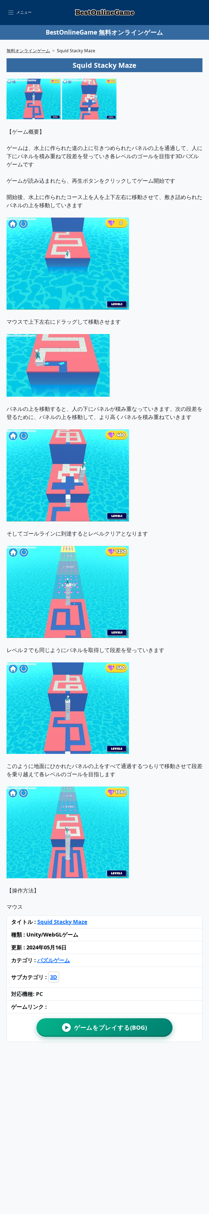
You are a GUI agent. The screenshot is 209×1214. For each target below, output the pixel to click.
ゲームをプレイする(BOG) (106, 1027)
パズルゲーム (53, 960)
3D (53, 977)
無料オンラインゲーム (28, 51)
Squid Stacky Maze (62, 921)
